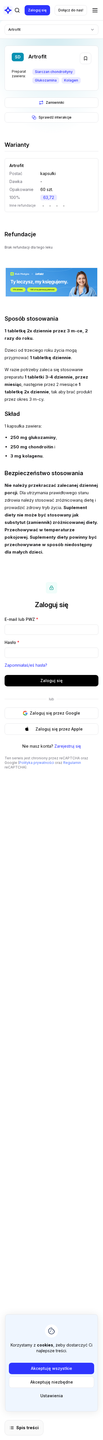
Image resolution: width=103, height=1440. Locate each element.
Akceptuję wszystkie (51, 1368)
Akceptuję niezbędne (51, 1382)
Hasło (12, 642)
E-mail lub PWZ (21, 619)
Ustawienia (51, 1395)
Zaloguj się (37, 10)
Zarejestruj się (67, 746)
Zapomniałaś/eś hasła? (26, 665)
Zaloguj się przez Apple (59, 729)
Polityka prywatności (36, 762)
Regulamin (72, 762)
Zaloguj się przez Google (55, 713)
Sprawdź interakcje (55, 117)
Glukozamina (46, 80)
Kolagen (71, 80)
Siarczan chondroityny (54, 72)
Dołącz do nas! (70, 10)
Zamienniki (55, 102)
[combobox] (51, 30)
